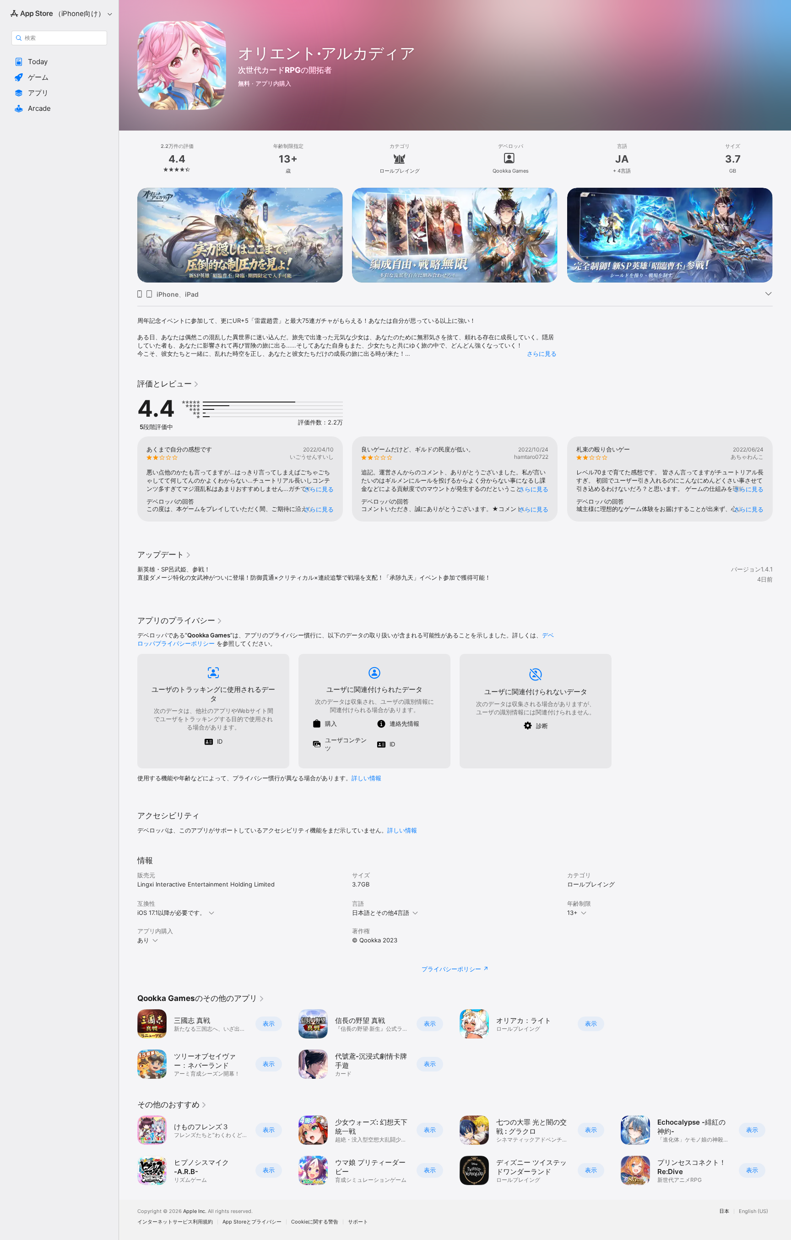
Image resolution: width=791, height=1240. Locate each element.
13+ (572, 912)
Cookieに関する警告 (314, 1221)
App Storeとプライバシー (252, 1221)
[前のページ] (128, 235)
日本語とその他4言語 (380, 912)
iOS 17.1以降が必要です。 (171, 912)
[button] (59, 62)
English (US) (753, 1211)
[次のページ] (781, 235)
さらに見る (542, 353)
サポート (358, 1221)
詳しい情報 (366, 778)
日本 (724, 1211)
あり (143, 940)
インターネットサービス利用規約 (175, 1221)
